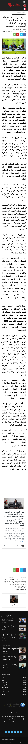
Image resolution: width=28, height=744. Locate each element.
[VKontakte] (6, 732)
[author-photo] (14, 602)
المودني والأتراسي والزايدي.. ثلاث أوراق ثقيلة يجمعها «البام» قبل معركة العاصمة (9, 627)
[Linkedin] (12, 732)
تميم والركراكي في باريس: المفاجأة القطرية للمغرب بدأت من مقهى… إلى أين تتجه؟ (11, 650)
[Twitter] (21, 34)
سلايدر (20, 14)
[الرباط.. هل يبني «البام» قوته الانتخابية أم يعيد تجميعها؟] (22, 620)
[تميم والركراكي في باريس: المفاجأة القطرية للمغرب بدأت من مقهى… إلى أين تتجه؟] (22, 650)
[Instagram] (15, 732)
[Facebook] (24, 34)
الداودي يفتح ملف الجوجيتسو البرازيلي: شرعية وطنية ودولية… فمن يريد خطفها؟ (10, 657)
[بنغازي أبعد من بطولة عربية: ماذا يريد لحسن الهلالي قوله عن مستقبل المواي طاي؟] (22, 666)
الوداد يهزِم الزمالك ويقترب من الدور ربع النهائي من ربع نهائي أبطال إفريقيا (9, 582)
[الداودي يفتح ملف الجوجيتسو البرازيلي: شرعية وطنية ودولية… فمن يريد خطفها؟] (22, 658)
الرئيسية (24, 12)
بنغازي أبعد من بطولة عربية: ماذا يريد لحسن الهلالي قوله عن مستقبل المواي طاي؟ (11, 665)
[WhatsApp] (14, 34)
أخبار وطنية (19, 12)
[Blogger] (21, 732)
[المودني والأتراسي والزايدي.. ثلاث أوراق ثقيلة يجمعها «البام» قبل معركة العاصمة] (22, 628)
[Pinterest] (17, 34)
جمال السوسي (4, 31)
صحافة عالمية (15, 14)
